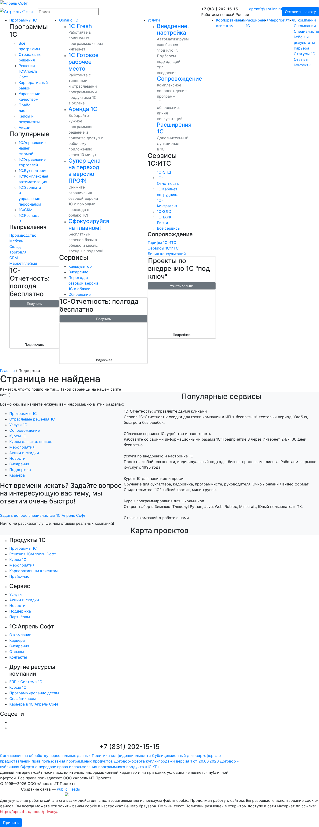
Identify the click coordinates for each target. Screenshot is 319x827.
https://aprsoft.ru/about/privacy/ (28, 811)
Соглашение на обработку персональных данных (45, 755)
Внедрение (78, 272)
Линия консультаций (167, 253)
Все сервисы (169, 228)
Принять (11, 822)
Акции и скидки (24, 452)
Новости (17, 458)
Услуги (154, 20)
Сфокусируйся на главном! (88, 224)
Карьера (301, 48)
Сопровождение (179, 78)
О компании (305, 20)
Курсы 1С (17, 436)
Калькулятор (80, 266)
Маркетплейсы (23, 263)
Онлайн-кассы (22, 698)
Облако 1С (68, 20)
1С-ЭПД (164, 172)
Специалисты (306, 31)
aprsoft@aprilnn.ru (265, 9)
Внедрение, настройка (173, 29)
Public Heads (68, 789)
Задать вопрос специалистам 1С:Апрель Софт (43, 515)
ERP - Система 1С (25, 681)
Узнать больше (182, 286)
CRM (13, 257)
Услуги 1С (18, 424)
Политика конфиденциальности (121, 755)
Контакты (302, 65)
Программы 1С (23, 20)
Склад (15, 246)
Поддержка (20, 469)
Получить (34, 304)
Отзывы (301, 59)
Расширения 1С (174, 128)
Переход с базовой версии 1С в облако (83, 283)
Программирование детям (34, 693)
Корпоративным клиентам (33, 570)
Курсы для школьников (30, 441)
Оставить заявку (300, 11)
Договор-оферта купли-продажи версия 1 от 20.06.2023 (166, 761)
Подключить (34, 344)
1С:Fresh (80, 26)
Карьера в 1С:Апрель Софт (34, 704)
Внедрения (19, 464)
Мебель (16, 241)
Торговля (17, 252)
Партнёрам (19, 616)
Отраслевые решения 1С (32, 419)
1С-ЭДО (164, 211)
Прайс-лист (20, 576)
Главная (7, 370)
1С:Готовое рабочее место (83, 62)
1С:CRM (25, 209)
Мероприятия (281, 20)
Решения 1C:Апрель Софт (28, 71)
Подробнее (103, 360)
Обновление (79, 294)
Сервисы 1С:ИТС (163, 248)
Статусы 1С (304, 53)
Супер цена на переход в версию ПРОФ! (84, 170)
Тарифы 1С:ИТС (162, 242)
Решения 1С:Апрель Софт (32, 554)
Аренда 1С (82, 109)
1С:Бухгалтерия (33, 170)
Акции (24, 127)
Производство (22, 235)
